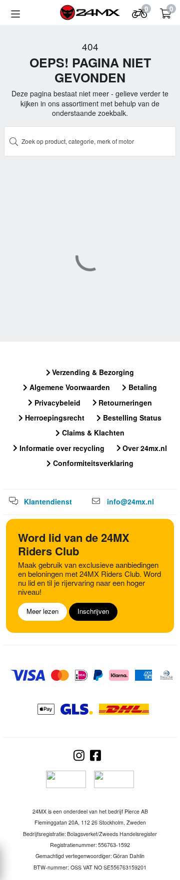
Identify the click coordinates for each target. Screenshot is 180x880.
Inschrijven (93, 611)
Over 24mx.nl (143, 448)
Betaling (141, 387)
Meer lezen (42, 611)
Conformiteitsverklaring (92, 463)
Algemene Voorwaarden (69, 387)
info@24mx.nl (130, 501)
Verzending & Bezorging (92, 372)
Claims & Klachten (92, 433)
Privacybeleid (56, 403)
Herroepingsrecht (53, 418)
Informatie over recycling (61, 448)
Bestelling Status (131, 418)
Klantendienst (48, 501)
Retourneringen (124, 403)
